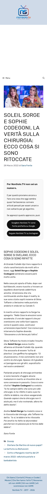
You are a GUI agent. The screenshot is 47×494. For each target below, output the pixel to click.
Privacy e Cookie (32, 477)
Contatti (20, 477)
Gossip (10, 441)
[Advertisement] (23, 49)
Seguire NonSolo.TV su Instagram (23, 233)
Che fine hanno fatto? (22, 480)
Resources (37, 480)
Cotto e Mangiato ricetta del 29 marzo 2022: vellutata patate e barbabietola (21, 457)
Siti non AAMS (28, 483)
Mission (8, 480)
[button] (43, 78)
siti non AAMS (15, 483)
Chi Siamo (11, 477)
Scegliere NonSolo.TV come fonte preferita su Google (23, 224)
